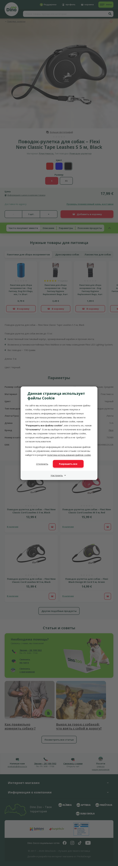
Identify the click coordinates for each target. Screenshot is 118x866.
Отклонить (42, 463)
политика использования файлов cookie (69, 454)
